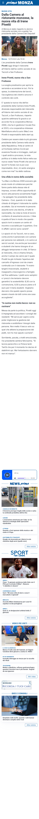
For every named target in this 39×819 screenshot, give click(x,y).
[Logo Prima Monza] (19, 3)
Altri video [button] (32, 677)
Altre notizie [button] (31, 546)
